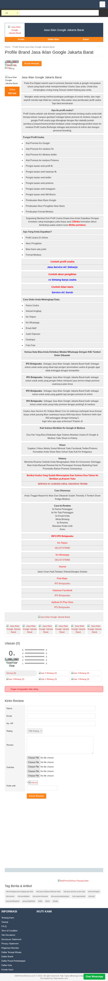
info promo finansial (40, 896)
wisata (55, 901)
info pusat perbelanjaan (60, 896)
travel (47, 901)
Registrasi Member (10, 948)
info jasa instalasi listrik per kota (48, 892)
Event (86, 39)
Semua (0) (11, 673)
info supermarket (78, 896)
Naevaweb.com (60, 978)
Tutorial (4, 922)
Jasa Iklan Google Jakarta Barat (64, 29)
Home (7, 47)
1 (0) (83, 679)
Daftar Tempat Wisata (11, 952)
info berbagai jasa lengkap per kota (19, 892)
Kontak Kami (7, 969)
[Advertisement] (54, 834)
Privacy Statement (9, 943)
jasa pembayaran (12, 901)
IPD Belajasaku (62, 583)
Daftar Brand (7, 956)
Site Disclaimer (8, 935)
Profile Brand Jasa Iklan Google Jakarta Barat (33, 47)
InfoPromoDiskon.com (24, 976)
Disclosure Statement (11, 939)
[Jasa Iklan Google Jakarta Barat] (54, 616)
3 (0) (18, 679)
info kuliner (10, 896)
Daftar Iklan (53, 39)
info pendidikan (24, 896)
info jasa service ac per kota (74, 892)
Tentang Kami (7, 917)
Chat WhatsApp (94, 976)
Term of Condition (9, 930)
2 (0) (51, 679)
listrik (40, 901)
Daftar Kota (6, 965)
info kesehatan (93, 892)
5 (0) (51, 673)
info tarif (91, 896)
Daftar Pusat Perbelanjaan (13, 961)
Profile (21, 39)
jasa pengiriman (29, 901)
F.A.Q (4, 926)
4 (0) (83, 673)
